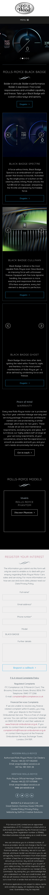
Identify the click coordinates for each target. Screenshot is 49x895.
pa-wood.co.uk (27, 787)
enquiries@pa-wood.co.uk (27, 764)
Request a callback (23, 667)
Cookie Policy (17, 809)
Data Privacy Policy (24, 583)
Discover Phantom (23, 512)
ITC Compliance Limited (29, 827)
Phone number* (24, 616)
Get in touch (23, 452)
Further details (24, 641)
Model (24, 629)
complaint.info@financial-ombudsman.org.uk (24, 730)
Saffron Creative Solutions (30, 812)
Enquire (23, 104)
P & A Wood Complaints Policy (24, 678)
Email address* (25, 604)
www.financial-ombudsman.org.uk (21, 724)
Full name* (24, 592)
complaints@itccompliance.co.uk (27, 696)
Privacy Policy (31, 809)
